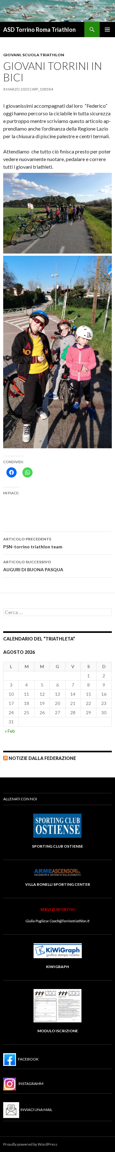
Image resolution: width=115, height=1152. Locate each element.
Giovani (12, 54)
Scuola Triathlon (43, 54)
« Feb (10, 731)
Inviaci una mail (35, 1109)
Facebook (27, 1059)
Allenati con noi (20, 798)
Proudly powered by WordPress (30, 1144)
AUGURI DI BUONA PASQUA (33, 565)
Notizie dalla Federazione (42, 758)
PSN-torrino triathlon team (32, 543)
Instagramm (29, 1083)
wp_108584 (42, 89)
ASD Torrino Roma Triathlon (39, 29)
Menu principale (107, 29)
